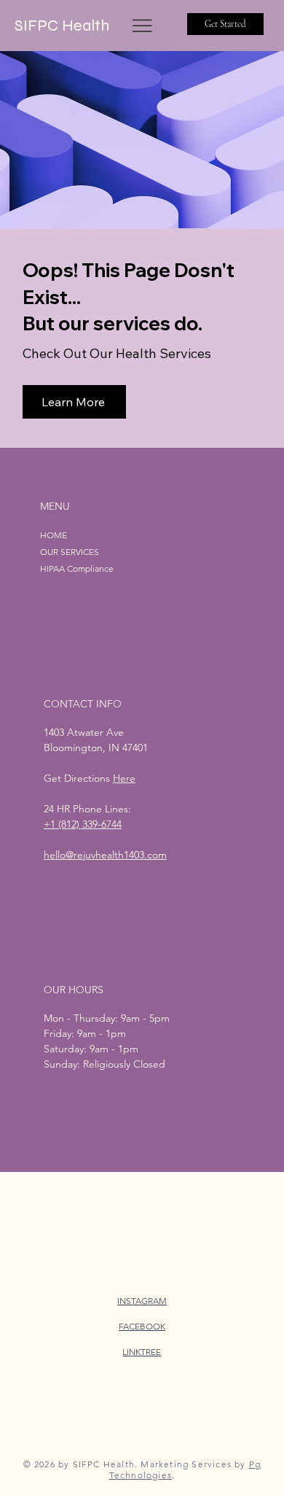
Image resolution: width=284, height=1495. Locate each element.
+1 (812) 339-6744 (83, 824)
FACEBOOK (142, 1326)
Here (124, 778)
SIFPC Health (62, 25)
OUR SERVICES (69, 551)
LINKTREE (141, 1351)
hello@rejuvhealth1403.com (105, 854)
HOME (53, 534)
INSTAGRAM (142, 1300)
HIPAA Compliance (77, 568)
